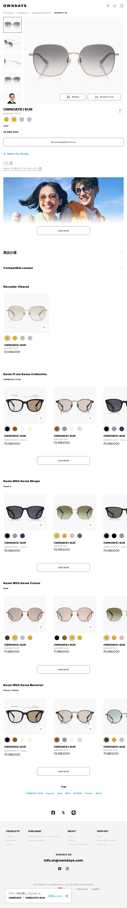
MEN (67, 793)
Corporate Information (78, 844)
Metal (99, 793)
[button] (49, 60)
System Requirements (107, 840)
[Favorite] (114, 5)
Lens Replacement (36, 840)
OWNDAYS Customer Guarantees (43, 836)
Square (50, 793)
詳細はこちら (55, 895)
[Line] (74, 813)
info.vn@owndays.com (63, 860)
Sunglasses (11, 840)
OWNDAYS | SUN (34, 793)
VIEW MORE (63, 231)
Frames (9, 836)
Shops (70, 836)
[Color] (7, 338)
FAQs (5, 162)
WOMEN (77, 793)
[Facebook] (53, 813)
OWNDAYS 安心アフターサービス (20, 168)
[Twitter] (63, 813)
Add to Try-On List (18, 153)
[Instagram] (67, 868)
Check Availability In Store (63, 142)
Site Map (101, 844)
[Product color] (6, 119)
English (95, 889)
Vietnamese (82, 889)
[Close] (66, 895)
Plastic (88, 793)
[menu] (122, 5)
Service (71, 840)
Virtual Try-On (107, 97)
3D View (75, 97)
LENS (9, 844)
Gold (59, 793)
